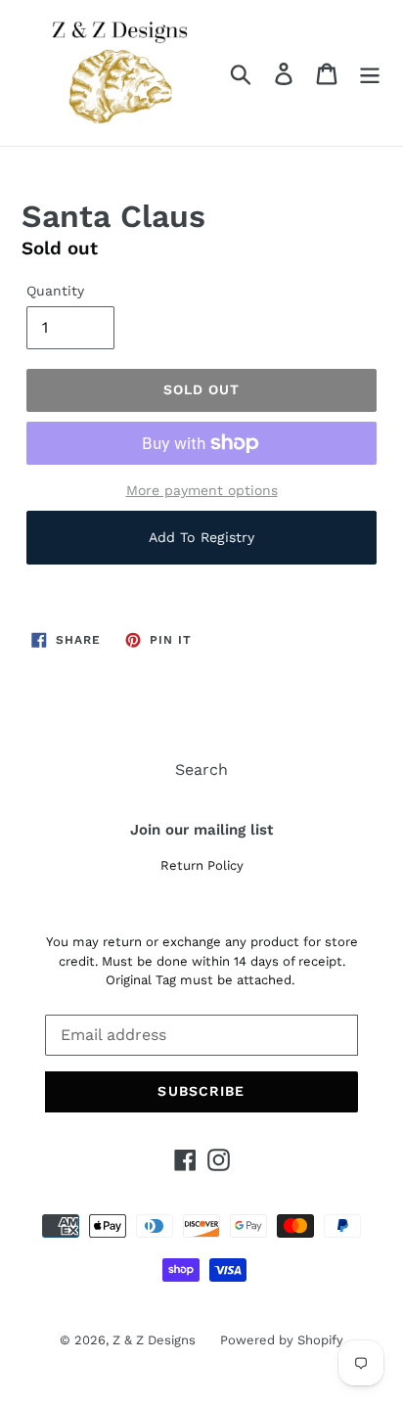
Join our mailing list (201, 829)
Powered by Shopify (281, 1340)
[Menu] (369, 73)
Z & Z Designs (154, 1340)
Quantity (55, 290)
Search (201, 769)
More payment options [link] (202, 490)
